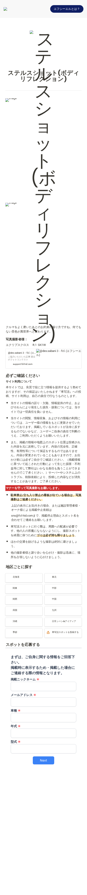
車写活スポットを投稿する (62, 630)
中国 (47, 597)
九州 (47, 608)
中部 (47, 586)
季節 (8, 630)
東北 (47, 575)
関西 (8, 597)
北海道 (9, 575)
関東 (8, 586)
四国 (8, 608)
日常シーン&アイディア (60, 619)
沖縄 (8, 619)
